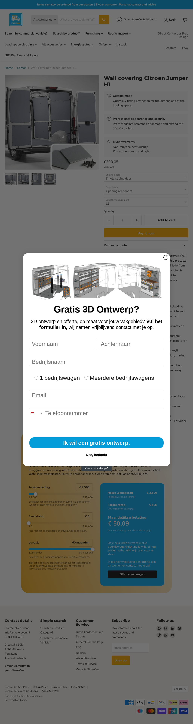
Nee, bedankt (96, 455)
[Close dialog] (166, 257)
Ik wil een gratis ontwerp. (96, 443)
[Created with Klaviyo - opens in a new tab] (96, 468)
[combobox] (36, 413)
